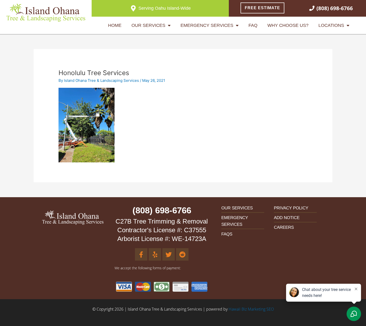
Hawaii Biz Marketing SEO (251, 309)
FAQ (252, 25)
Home (115, 25)
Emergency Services (207, 25)
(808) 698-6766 (161, 210)
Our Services (148, 25)
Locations (331, 25)
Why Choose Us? (287, 25)
